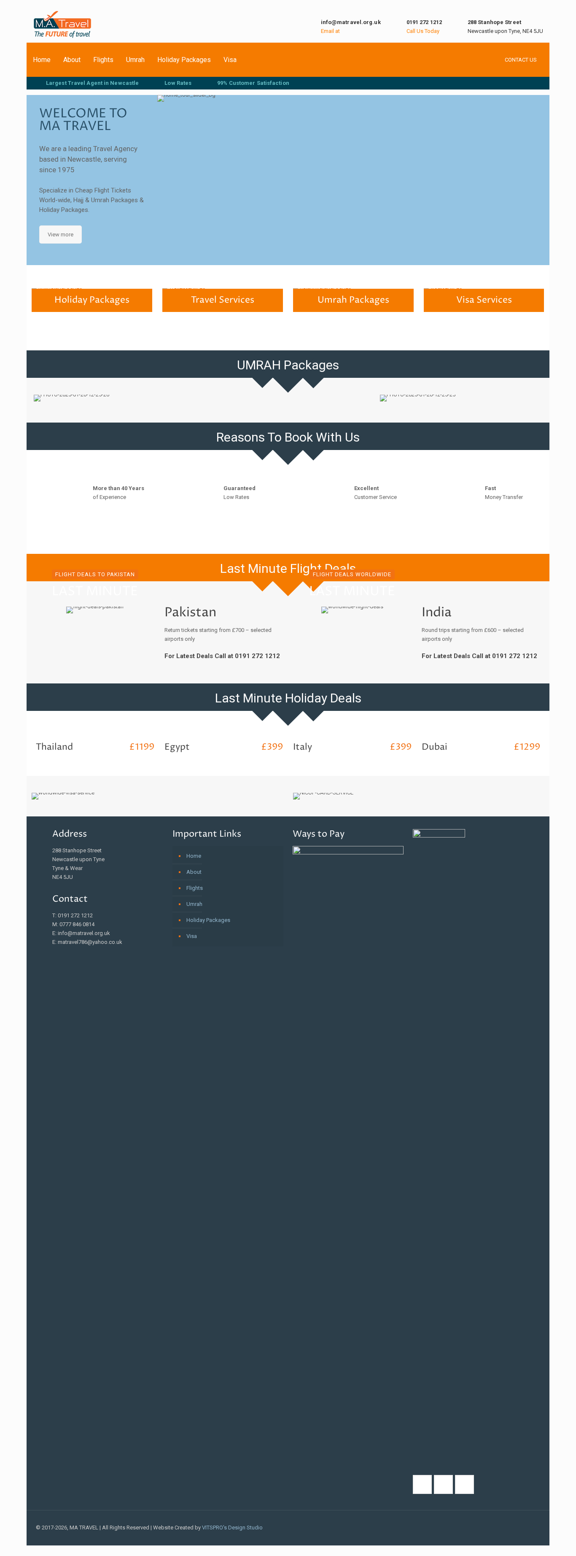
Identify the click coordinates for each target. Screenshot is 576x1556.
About (72, 60)
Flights (103, 60)
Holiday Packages (184, 60)
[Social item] (498, 83)
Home (42, 60)
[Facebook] (486, 1527)
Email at (330, 31)
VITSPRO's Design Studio (232, 1527)
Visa (230, 60)
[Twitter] (509, 1527)
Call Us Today (422, 31)
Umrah (135, 60)
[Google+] (498, 1527)
